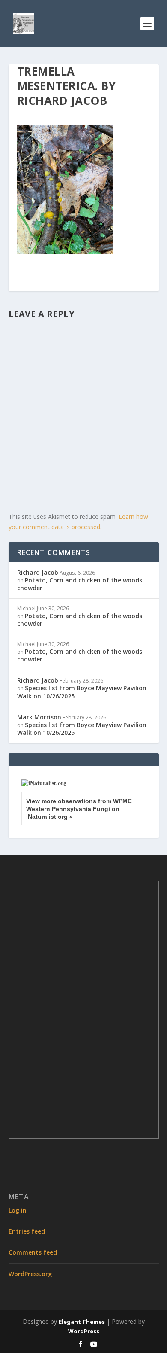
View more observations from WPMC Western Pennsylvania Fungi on (79, 809)
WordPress (83, 1331)
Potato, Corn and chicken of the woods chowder (79, 584)
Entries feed (27, 1231)
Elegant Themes (82, 1322)
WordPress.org (30, 1274)
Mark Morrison (39, 717)
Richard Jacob (37, 572)
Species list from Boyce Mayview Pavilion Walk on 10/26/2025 (81, 692)
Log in (18, 1210)
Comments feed (33, 1252)
